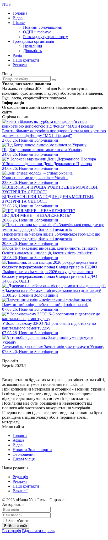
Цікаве (19, 22)
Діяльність (32, 51)
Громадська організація (33, 41)
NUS (6, 4)
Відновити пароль (38, 531)
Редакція (20, 477)
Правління (32, 46)
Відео (18, 18)
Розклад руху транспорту (45, 36)
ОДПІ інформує (37, 32)
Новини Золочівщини (42, 27)
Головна (20, 13)
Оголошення (24, 454)
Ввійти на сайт (15, 526)
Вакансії (20, 491)
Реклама (20, 65)
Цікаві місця (24, 459)
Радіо (17, 55)
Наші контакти (26, 60)
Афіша (18, 440)
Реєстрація (11, 531)
